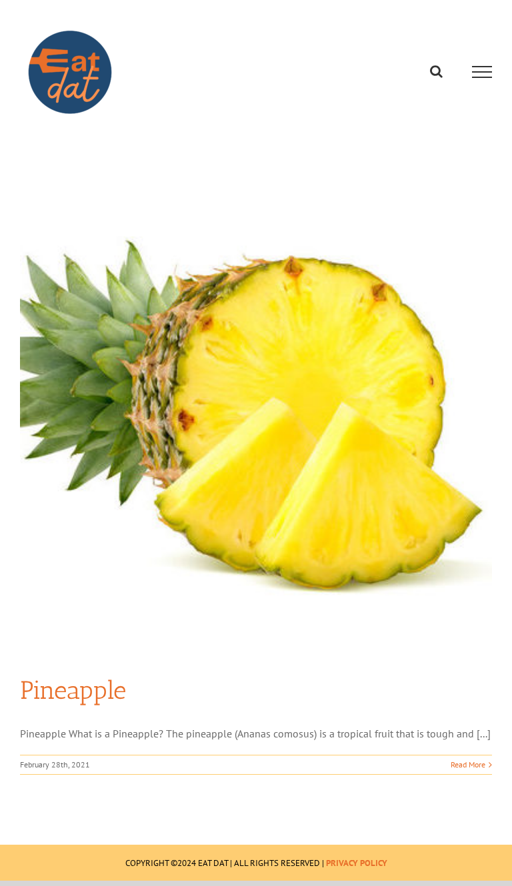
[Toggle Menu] (482, 72)
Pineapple (73, 690)
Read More (468, 764)
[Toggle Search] (436, 71)
